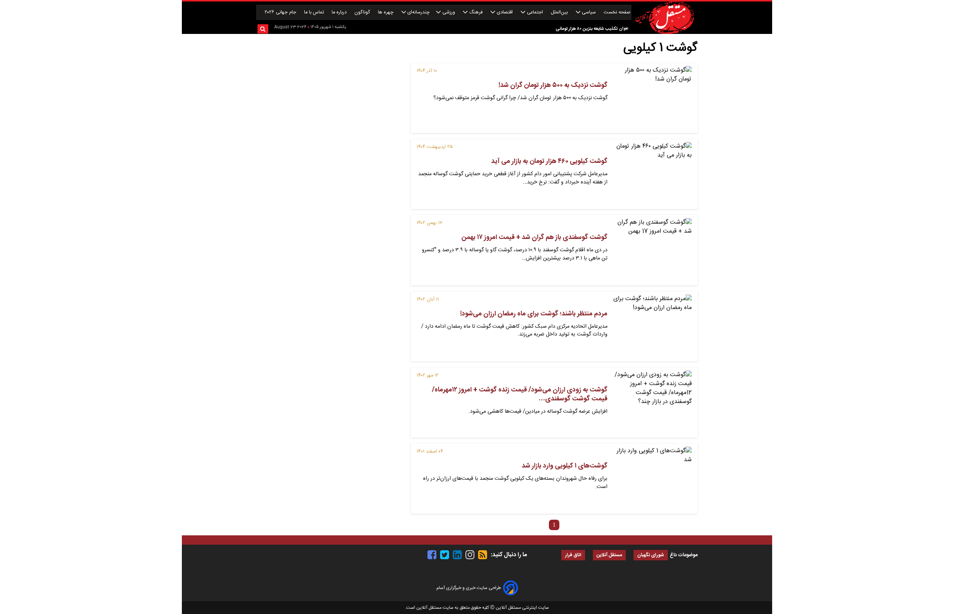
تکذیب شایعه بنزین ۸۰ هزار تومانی (586, 28)
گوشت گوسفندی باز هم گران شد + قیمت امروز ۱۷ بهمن (534, 237)
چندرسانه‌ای (418, 12)
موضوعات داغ (684, 555)
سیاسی (588, 12)
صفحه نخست (617, 12)
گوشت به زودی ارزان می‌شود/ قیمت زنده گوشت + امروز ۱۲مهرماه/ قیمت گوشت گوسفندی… (519, 394)
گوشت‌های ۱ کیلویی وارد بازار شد (564, 466)
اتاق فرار (573, 555)
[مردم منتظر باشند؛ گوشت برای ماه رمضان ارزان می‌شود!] (652, 327)
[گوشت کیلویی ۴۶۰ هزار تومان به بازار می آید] (652, 174)
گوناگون (363, 12)
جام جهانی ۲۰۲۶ (281, 12)
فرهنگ (476, 12)
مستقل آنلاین (609, 555)
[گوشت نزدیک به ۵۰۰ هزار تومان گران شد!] (652, 98)
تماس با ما (314, 12)
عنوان (623, 28)
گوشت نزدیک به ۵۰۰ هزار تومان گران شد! (553, 85)
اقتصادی (504, 12)
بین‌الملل (560, 12)
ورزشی (449, 12)
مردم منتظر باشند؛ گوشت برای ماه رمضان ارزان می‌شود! (533, 313)
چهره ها (386, 12)
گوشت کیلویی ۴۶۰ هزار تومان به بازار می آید (549, 161)
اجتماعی (534, 12)
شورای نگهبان (650, 555)
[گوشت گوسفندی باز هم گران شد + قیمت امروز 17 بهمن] (652, 250)
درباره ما (340, 12)
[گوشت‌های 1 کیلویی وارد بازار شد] (652, 479)
